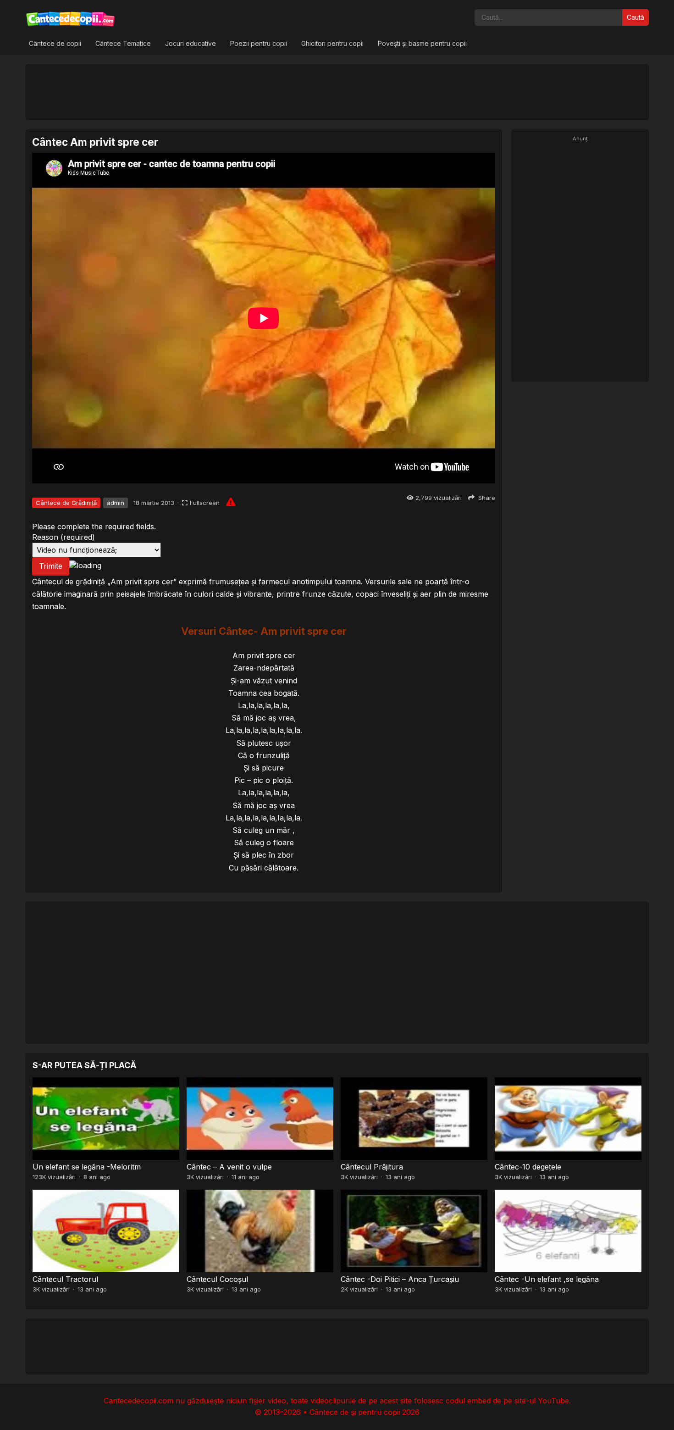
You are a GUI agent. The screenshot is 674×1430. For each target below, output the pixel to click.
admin (115, 502)
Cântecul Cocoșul (217, 1279)
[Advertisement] (337, 91)
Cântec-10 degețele (528, 1166)
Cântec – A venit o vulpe (229, 1166)
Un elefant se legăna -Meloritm (87, 1166)
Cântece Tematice (123, 43)
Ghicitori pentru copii (332, 43)
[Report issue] (230, 502)
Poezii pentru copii (258, 43)
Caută (635, 17)
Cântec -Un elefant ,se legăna (547, 1279)
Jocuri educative (190, 43)
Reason (63, 537)
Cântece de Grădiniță (66, 502)
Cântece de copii (55, 43)
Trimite (50, 566)
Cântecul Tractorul (65, 1279)
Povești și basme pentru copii (422, 43)
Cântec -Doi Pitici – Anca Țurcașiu (400, 1279)
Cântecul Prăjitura (372, 1166)
